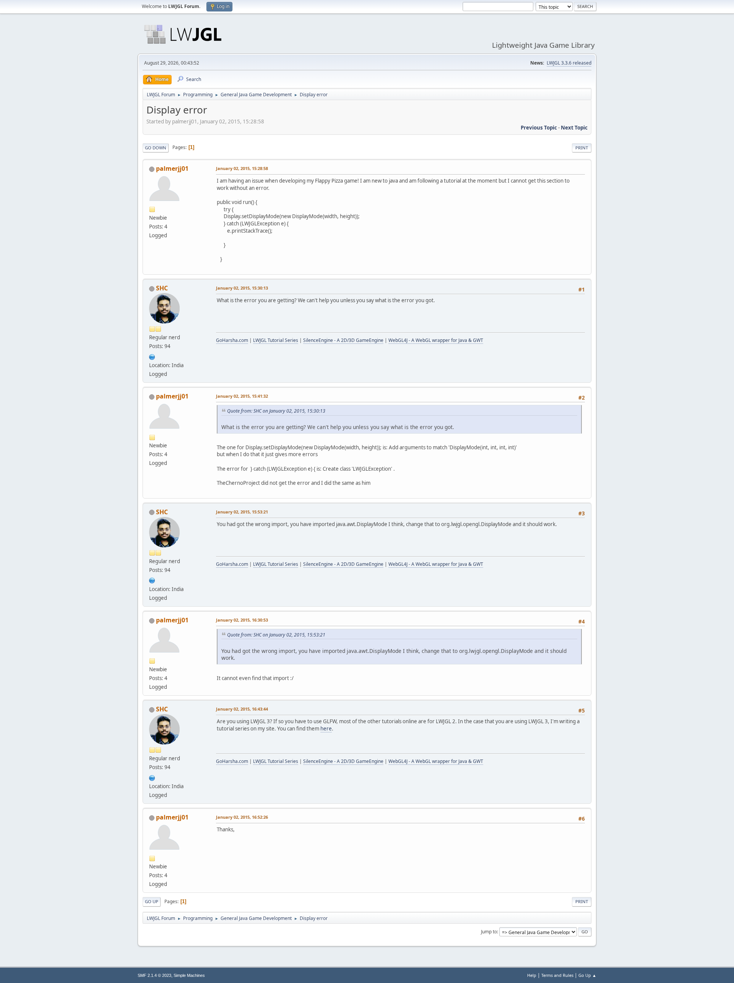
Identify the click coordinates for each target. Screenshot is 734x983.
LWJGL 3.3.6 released (569, 63)
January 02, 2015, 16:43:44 (242, 709)
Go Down (155, 148)
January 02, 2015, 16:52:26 (242, 817)
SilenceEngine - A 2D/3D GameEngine (343, 340)
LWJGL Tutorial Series (275, 340)
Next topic (574, 127)
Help (531, 975)
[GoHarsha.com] (152, 356)
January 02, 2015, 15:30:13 (242, 288)
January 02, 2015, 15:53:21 (242, 512)
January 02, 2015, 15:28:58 (242, 168)
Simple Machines (189, 975)
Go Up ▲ (587, 975)
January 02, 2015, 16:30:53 (242, 620)
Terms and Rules (557, 975)
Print (581, 148)
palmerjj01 (172, 168)
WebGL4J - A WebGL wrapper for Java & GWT (435, 340)
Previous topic (539, 127)
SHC (162, 288)
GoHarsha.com (232, 340)
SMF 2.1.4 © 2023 (154, 975)
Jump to (489, 931)
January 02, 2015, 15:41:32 (242, 396)
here (326, 728)
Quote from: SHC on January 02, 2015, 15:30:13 (276, 411)
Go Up (151, 901)
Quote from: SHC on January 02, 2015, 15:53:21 (276, 635)
